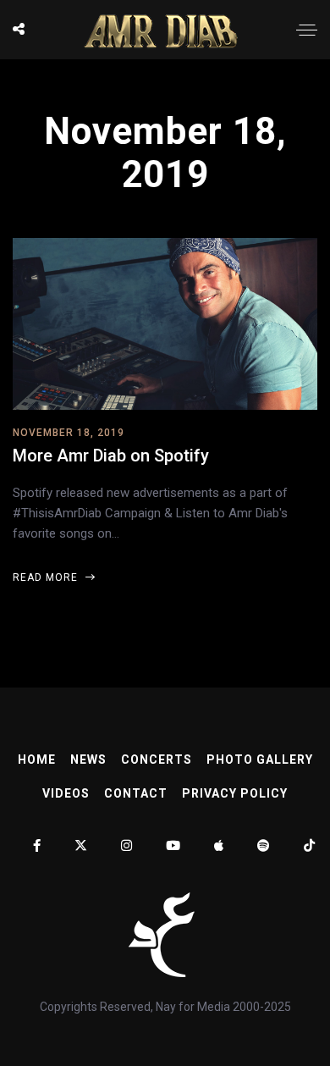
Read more (47, 577)
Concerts (156, 759)
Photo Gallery (259, 759)
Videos (66, 793)
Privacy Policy (235, 793)
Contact (136, 793)
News (88, 759)
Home (37, 759)
